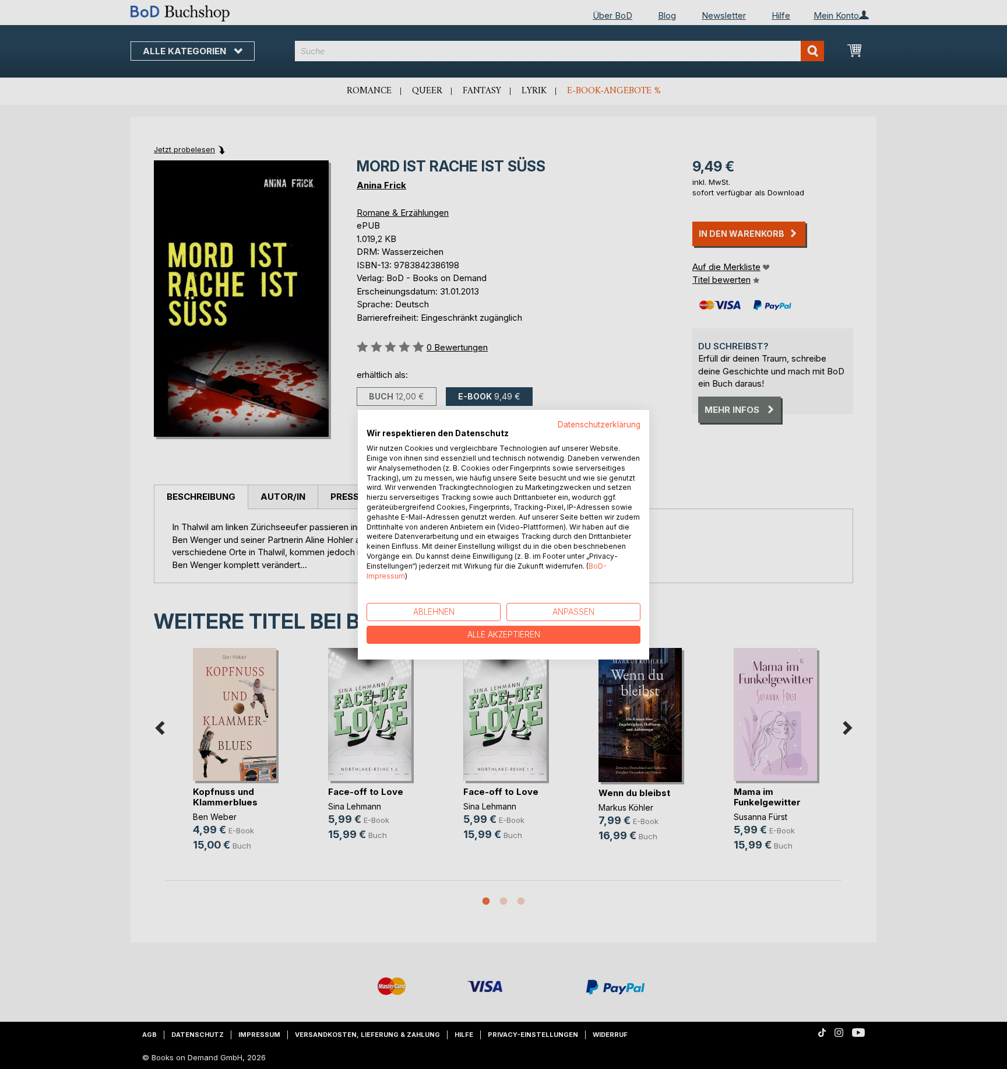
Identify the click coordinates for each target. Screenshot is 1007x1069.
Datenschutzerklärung (599, 424)
